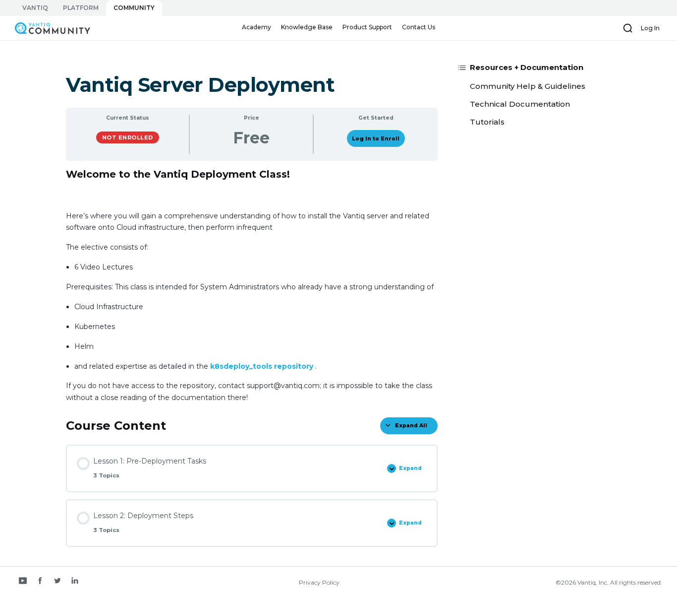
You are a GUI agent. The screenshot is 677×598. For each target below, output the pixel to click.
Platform (81, 7)
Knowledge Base (307, 27)
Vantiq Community (47, 27)
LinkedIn (75, 582)
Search (627, 28)
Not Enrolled (127, 137)
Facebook (40, 582)
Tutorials (487, 122)
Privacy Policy (319, 582)
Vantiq (35, 7)
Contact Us (418, 27)
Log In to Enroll (375, 138)
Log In (650, 28)
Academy (256, 27)
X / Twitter (57, 582)
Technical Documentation (520, 104)
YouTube (23, 582)
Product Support (367, 27)
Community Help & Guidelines (527, 86)
